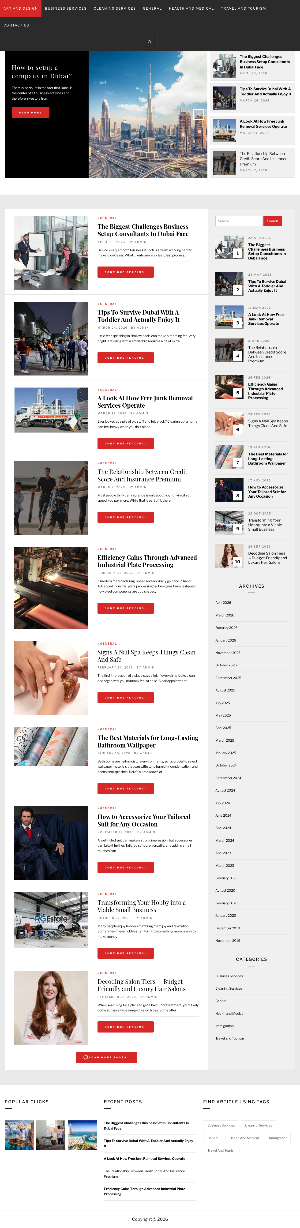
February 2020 (226, 903)
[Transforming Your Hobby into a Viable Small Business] (51, 920)
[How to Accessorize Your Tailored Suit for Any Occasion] (51, 843)
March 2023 (224, 865)
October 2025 (226, 665)
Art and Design (21, 8)
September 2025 (228, 678)
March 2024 (224, 840)
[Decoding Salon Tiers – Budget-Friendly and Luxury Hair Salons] (51, 1008)
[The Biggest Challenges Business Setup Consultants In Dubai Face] (51, 253)
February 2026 (226, 628)
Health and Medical (191, 8)
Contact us (16, 25)
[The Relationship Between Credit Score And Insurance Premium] (51, 498)
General (152, 8)
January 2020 (225, 915)
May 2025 (223, 715)
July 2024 (222, 803)
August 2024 (225, 790)
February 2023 (226, 878)
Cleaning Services (115, 8)
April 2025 (223, 728)
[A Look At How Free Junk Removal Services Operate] (51, 410)
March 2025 (224, 740)
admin (141, 242)
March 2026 (224, 615)
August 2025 (225, 690)
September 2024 (228, 778)
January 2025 (225, 753)
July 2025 (222, 703)
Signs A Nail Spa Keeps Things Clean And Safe (147, 655)
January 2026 (225, 640)
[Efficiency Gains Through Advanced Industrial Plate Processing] (51, 588)
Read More (30, 129)
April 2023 (223, 853)
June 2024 (223, 815)
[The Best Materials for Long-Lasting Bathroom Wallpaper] (51, 746)
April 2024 (223, 828)
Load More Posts (108, 1057)
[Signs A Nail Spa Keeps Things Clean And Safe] (51, 678)
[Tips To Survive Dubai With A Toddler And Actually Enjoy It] (51, 339)
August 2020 (225, 890)
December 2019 (227, 928)
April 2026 (223, 603)
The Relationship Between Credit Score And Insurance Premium (263, 158)
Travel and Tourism (243, 8)
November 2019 (227, 941)
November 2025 (227, 653)
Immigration (224, 1026)
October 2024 (226, 765)
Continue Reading (125, 272)
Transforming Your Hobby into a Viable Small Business (142, 906)
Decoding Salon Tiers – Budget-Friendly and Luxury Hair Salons (142, 985)
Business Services (66, 8)
